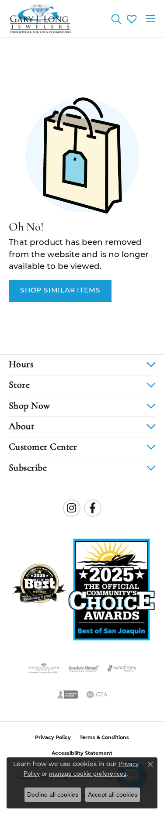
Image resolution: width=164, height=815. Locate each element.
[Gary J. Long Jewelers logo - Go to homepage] (40, 19)
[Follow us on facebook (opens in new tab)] (92, 508)
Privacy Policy (53, 738)
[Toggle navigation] (150, 19)
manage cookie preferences (87, 773)
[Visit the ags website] (44, 668)
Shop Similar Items (60, 290)
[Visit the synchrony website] (122, 668)
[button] (116, 19)
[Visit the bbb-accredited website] (67, 694)
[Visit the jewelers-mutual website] (84, 668)
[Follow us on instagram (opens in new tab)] (71, 508)
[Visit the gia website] (97, 694)
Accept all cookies (112, 794)
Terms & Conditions (104, 738)
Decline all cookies (52, 794)
